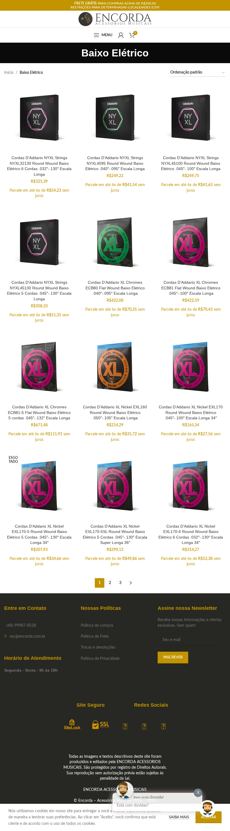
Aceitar (208, 817)
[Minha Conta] (121, 35)
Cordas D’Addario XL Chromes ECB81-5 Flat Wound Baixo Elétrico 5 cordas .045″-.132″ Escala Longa (39, 412)
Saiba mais (179, 817)
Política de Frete (95, 636)
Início (8, 73)
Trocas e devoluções (98, 647)
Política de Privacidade (100, 659)
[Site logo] (115, 19)
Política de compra (97, 626)
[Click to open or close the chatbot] (207, 808)
